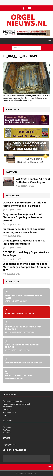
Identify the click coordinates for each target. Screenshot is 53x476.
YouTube (6, 430)
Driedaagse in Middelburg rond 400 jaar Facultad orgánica (24, 242)
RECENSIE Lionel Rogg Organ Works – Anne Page (26, 253)
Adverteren (7, 406)
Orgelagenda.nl (9, 444)
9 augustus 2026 (12, 274)
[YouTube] (29, 8)
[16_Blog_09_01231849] (26, 92)
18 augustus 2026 (13, 236)
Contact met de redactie (12, 401)
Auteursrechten (9, 412)
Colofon (6, 415)
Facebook (7, 427)
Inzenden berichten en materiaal (16, 404)
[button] (49, 41)
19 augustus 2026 (13, 224)
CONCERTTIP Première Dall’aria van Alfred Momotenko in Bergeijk (24, 204)
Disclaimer (7, 409)
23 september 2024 (26, 186)
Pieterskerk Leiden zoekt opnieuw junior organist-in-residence (24, 230)
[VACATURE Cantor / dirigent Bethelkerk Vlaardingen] (8, 181)
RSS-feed (6, 432)
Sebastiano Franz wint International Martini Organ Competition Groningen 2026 (26, 267)
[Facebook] (23, 8)
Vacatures (11, 172)
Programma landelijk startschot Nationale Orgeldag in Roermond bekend (23, 217)
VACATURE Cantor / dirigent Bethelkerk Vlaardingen (33, 180)
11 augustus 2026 (13, 259)
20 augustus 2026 (13, 209)
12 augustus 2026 (13, 247)
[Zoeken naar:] (26, 47)
